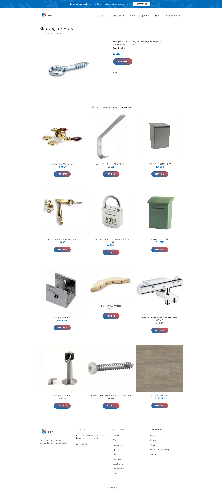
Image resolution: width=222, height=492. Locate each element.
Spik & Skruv (118, 15)
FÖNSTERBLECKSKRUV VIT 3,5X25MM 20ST (111, 395)
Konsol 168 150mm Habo (111, 306)
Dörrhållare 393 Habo (62, 395)
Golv (115, 454)
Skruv (158, 41)
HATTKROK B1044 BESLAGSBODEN (111, 164)
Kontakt (153, 440)
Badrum (151, 41)
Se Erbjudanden (141, 4)
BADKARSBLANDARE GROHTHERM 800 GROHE (160, 319)
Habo (132, 44)
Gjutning (145, 15)
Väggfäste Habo (62, 317)
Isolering (101, 15)
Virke (133, 15)
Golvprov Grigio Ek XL (160, 395)
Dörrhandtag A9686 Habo (62, 164)
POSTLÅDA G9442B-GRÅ (160, 164)
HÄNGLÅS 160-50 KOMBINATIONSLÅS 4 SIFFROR (111, 240)
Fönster (116, 440)
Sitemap (153, 454)
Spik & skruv (129, 41)
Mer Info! (122, 61)
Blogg (158, 15)
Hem (42, 33)
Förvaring (117, 445)
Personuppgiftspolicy (159, 449)
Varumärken (173, 15)
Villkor (152, 445)
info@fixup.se (82, 444)
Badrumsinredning (121, 44)
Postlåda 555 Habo (160, 239)
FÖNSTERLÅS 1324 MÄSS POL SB (62, 239)
